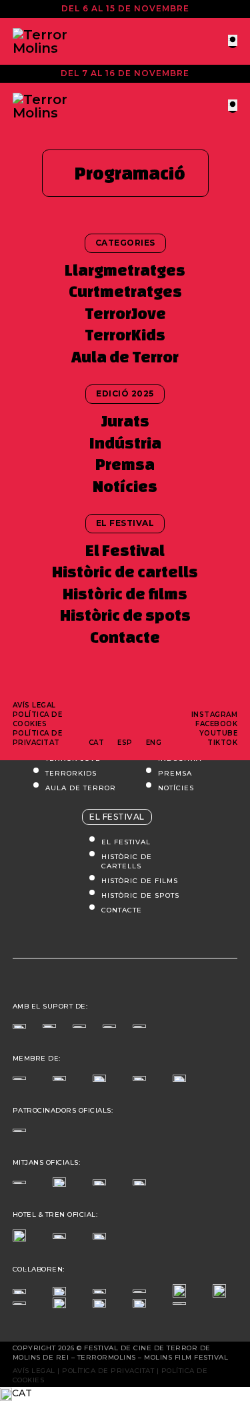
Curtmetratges (125, 291)
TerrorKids (125, 335)
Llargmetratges (125, 270)
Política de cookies (38, 719)
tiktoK (222, 742)
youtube (218, 733)
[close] (232, 40)
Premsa (125, 464)
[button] (125, 1393)
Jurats (125, 421)
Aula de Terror (125, 357)
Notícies (125, 486)
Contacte (125, 637)
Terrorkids (71, 773)
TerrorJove (125, 313)
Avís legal (34, 705)
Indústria (125, 443)
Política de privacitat (38, 738)
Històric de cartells (125, 572)
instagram (214, 714)
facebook (216, 724)
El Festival (125, 550)
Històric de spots (125, 615)
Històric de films (125, 594)
